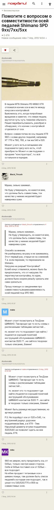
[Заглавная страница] (17, 2)
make (12, 310)
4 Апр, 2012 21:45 (9, 210)
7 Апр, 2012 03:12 (8, 444)
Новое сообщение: (12, 38)
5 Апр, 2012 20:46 (9, 355)
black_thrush (27, 225)
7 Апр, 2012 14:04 (37, 38)
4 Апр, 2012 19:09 (9, 168)
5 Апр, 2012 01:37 (8, 304)
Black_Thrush (16, 174)
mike (24, 38)
